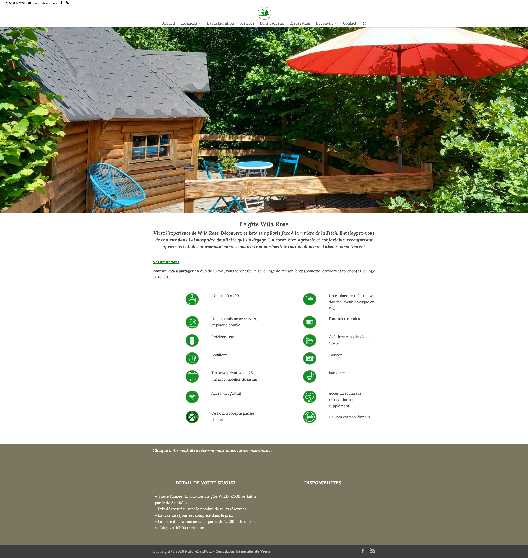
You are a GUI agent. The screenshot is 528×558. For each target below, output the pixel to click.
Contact (349, 24)
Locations (188, 24)
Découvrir (324, 24)
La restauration (220, 24)
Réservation (299, 24)
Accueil (168, 24)
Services (246, 24)
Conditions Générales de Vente (243, 551)
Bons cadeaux (272, 24)
